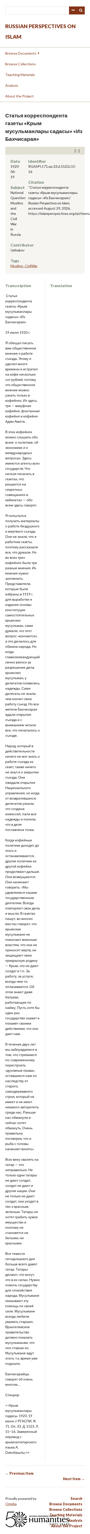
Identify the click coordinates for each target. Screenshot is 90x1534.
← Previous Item (19, 1473)
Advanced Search (73, 10)
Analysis (11, 85)
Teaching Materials (20, 75)
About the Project (19, 96)
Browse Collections (20, 64)
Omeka (10, 1504)
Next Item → (74, 1479)
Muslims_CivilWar (24, 266)
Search (81, 10)
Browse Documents (20, 53)
